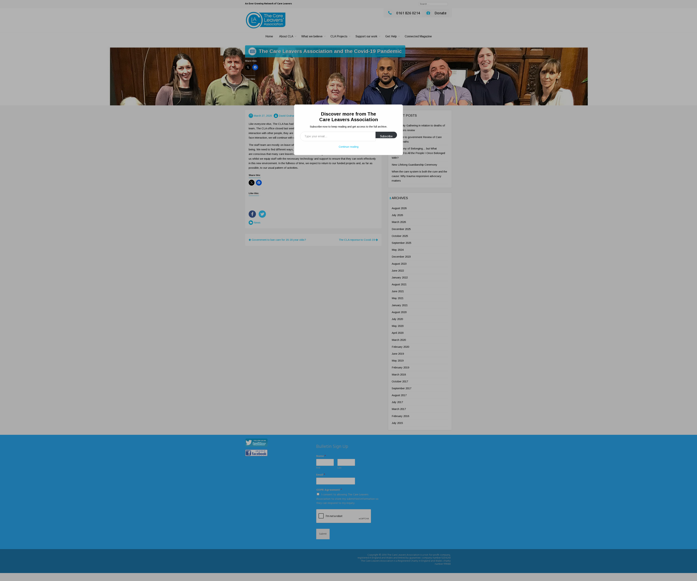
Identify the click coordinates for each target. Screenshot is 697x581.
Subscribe (386, 136)
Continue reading (348, 146)
